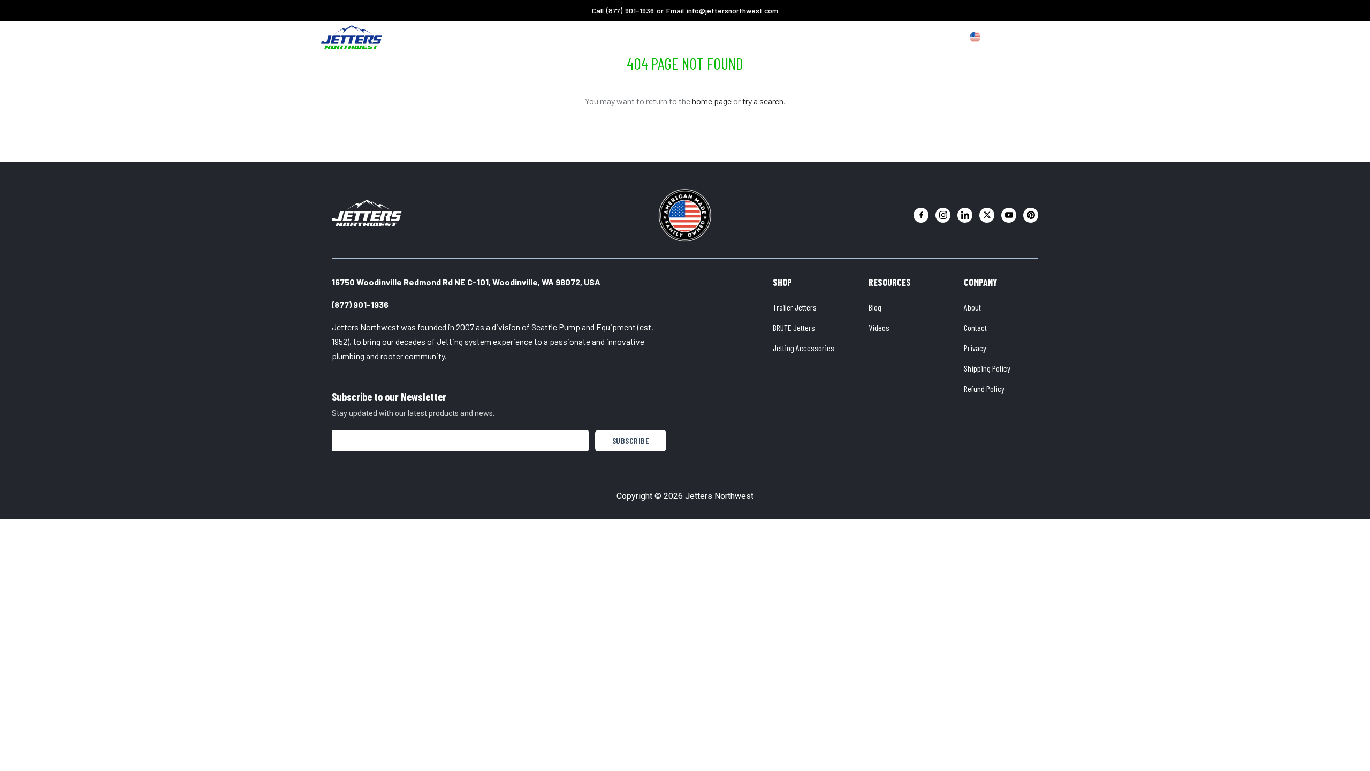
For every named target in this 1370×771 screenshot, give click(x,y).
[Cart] (1035, 37)
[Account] (994, 37)
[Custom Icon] (975, 37)
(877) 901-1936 (630, 10)
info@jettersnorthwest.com (732, 10)
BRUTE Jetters (794, 327)
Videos (879, 327)
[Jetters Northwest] (367, 213)
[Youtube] (1008, 215)
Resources (719, 37)
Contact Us (776, 37)
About (672, 37)
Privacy (975, 348)
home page (712, 101)
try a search (762, 101)
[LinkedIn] (964, 215)
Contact (975, 327)
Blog (875, 307)
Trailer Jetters (795, 307)
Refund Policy (984, 388)
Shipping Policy (987, 368)
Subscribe (631, 440)
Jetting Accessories (803, 348)
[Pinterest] (1030, 215)
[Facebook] (921, 215)
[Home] (351, 37)
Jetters (568, 37)
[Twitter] (986, 215)
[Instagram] (942, 215)
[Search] (1014, 37)
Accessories (622, 37)
